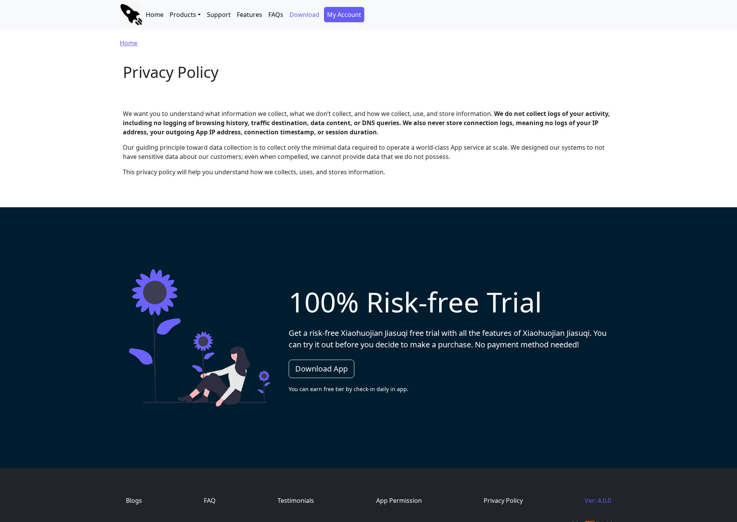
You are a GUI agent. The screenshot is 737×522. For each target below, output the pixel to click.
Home (155, 14)
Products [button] (183, 14)
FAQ (210, 500)
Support (219, 14)
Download (304, 14)
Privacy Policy (503, 500)
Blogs (134, 500)
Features (249, 14)
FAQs (275, 14)
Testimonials (296, 500)
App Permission (399, 500)
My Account (344, 14)
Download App (321, 368)
